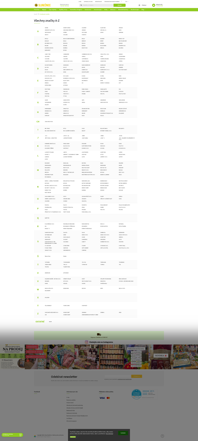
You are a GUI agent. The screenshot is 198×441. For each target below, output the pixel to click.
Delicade (102, 67)
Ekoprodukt (85, 78)
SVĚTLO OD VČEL (104, 248)
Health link (103, 108)
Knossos (102, 146)
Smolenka (102, 239)
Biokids (121, 43)
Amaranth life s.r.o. (50, 30)
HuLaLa (102, 115)
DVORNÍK (102, 72)
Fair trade (47, 89)
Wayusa (84, 288)
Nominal (84, 190)
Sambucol (102, 232)
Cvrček (120, 61)
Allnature (103, 28)
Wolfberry (47, 290)
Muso (120, 174)
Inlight (83, 131)
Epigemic (121, 80)
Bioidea (102, 43)
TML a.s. (65, 264)
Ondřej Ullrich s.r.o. (50, 199)
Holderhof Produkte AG (106, 113)
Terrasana (103, 262)
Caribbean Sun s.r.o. (87, 54)
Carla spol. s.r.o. (104, 54)
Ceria (101, 56)
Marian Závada (85, 165)
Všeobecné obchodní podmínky (112, 1)
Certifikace (69, 418)
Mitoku (102, 172)
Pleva (46, 209)
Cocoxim (47, 59)
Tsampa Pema (66, 267)
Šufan (64, 256)
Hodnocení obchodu (72, 413)
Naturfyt (121, 185)
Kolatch (121, 146)
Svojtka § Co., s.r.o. (124, 248)
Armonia (121, 32)
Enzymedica (85, 80)
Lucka (83, 157)
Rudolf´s (47, 228)
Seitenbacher (48, 235)
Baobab (102, 38)
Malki (101, 163)
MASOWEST (47, 168)
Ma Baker (47, 163)
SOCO (120, 239)
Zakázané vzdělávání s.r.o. (51, 312)
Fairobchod (66, 89)
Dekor (83, 67)
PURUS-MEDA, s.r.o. (86, 212)
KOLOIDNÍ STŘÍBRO (49, 148)
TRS (120, 264)
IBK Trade (47, 128)
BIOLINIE (65, 45)
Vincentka (102, 281)
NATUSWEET (66, 188)
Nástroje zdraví (123, 181)
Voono (83, 283)
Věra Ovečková (122, 279)
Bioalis (83, 43)
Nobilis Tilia (48, 190)
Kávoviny (84, 143)
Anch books (48, 32)
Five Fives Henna (104, 91)
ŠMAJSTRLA (47, 256)
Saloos (65, 232)
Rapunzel (121, 224)
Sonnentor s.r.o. (104, 242)
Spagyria (121, 242)
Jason (120, 136)
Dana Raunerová (86, 65)
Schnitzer (102, 237)
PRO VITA (102, 209)
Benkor (84, 41)
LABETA (65, 152)
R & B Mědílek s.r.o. (49, 224)
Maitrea (84, 163)
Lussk (46, 159)
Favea (46, 91)
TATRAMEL (47, 262)
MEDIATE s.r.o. (85, 170)
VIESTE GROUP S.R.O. (86, 281)
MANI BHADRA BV (67, 165)
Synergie (84, 250)
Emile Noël (103, 78)
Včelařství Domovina (105, 279)
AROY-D (46, 35)
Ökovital (84, 201)
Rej (46, 226)
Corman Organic (104, 59)
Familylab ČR (103, 89)
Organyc (84, 199)
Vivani (46, 283)
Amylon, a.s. (103, 30)
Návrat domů (85, 188)
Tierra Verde (48, 264)
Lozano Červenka (67, 157)
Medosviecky (103, 170)
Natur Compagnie (86, 183)
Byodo (65, 50)
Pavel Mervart (104, 205)
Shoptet (41, 436)
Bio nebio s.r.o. (48, 43)
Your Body (84, 305)
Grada (83, 102)
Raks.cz (102, 224)
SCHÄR (83, 237)
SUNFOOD (65, 248)
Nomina (65, 190)
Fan (120, 89)
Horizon (47, 115)
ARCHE (101, 32)
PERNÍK (102, 207)
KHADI (120, 143)
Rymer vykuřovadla (87, 228)
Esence (65, 83)
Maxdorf (121, 168)
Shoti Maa (47, 237)
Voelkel (65, 283)
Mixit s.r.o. (121, 172)
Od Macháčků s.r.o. (86, 196)
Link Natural (122, 154)
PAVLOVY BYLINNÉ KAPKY (124, 205)
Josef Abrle (85, 138)
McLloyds (47, 170)
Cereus (83, 56)
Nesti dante (122, 188)
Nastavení (73, 437)
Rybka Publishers (67, 228)
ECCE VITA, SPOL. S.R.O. (50, 76)
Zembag (102, 312)
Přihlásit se (137, 376)
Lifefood (84, 154)
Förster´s (66, 94)
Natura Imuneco (104, 183)
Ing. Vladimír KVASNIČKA (69, 131)
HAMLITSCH (66, 108)
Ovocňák (47, 201)
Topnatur (84, 264)
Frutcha (47, 96)
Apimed (65, 32)
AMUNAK (84, 30)
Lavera (120, 152)
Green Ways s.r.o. (123, 102)
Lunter (120, 157)
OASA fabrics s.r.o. (49, 196)
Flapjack (121, 91)
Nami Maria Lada (86, 181)
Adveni (46, 28)
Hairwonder (48, 108)
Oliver (102, 196)
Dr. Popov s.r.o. (49, 72)
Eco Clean (65, 76)
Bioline (46, 45)
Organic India (66, 199)
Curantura (103, 61)
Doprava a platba (88, 1)
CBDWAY (121, 54)
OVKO (120, 199)
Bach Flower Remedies (69, 38)
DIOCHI (46, 70)
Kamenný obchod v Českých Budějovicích (77, 416)
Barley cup (121, 38)
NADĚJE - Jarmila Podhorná (51, 181)
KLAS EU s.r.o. (66, 146)
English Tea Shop (49, 80)
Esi (82, 83)
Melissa (47, 172)
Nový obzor (48, 192)
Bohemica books (49, 48)
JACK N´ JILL (66, 136)
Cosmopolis (122, 59)
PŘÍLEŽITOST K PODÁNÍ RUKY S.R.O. (53, 212)
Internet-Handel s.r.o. (106, 131)
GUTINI (64, 105)
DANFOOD (121, 65)
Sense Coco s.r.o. (104, 235)
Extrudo (65, 85)
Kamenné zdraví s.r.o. (50, 143)
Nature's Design (104, 185)
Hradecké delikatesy (68, 115)
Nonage (102, 190)
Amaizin (121, 28)
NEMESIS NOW (103, 188)
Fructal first (122, 94)
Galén (46, 100)
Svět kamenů (85, 248)
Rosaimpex (84, 226)
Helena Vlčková (123, 108)
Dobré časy (85, 70)
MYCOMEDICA (48, 177)
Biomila (84, 45)
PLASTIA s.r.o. (122, 207)
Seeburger (121, 232)
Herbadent (84, 111)
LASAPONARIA (85, 152)
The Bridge (121, 262)
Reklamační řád (71, 410)
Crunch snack (85, 61)
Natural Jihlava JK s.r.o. (51, 185)
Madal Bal (65, 163)
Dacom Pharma (48, 65)
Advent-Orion (66, 28)
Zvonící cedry (66, 315)
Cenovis (65, 56)
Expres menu (48, 85)
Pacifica (47, 205)
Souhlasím (123, 433)
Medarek (65, 170)
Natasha (47, 183)
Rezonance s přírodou (69, 226)
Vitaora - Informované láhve (126, 281)
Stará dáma (66, 245)
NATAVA (65, 183)
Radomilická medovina (68, 224)
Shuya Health (66, 237)
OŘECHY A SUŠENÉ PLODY (106, 199)
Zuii (46, 315)
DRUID (64, 72)
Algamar (84, 28)
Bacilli (46, 38)
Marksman (103, 165)
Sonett (84, 242)
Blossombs (103, 45)
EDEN (120, 76)
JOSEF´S (102, 138)
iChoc (83, 128)
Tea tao (84, 262)
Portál (65, 209)
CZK (126, 1)
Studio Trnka (48, 248)
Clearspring (122, 56)
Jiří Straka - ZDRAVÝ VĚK (51, 138)
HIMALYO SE (66, 113)
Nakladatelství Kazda (69, 181)
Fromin (83, 94)
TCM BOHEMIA (66, 262)
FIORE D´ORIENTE (86, 91)
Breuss (102, 48)
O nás (80, 1)
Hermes (47, 113)
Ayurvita (84, 35)
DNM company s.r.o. (68, 70)
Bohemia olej (122, 45)
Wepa (101, 288)
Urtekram (65, 273)
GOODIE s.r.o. (66, 102)
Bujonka (121, 48)
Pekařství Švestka (68, 207)
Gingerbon (103, 100)
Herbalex (102, 111)
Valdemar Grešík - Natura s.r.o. (53, 279)
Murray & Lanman (104, 174)
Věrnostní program (72, 421)
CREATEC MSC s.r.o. (68, 61)
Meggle (121, 170)
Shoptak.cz (48, 436)
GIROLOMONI (122, 100)
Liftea (101, 154)
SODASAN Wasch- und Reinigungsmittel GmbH (51, 242)
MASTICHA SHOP (85, 168)
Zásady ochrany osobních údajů (75, 408)
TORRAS (102, 264)
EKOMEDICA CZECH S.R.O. (69, 78)
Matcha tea (103, 168)
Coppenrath (85, 59)
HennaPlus (66, 111)
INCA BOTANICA (103, 128)
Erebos (47, 83)
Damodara (66, 65)
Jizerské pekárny (67, 138)
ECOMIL (102, 76)
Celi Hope (47, 56)
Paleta (65, 205)
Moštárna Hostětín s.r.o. (88, 174)
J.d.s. (46, 136)
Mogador (65, 174)
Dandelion (102, 65)
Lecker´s (47, 154)
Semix (64, 235)
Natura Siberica (123, 183)
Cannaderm (66, 54)
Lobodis (47, 157)
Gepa (83, 100)
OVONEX (65, 201)
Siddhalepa (47, 239)
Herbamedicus (122, 111)
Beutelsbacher (123, 41)
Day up (65, 67)
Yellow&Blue (48, 305)
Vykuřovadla (103, 283)
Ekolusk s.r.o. (48, 78)
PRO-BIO (121, 209)
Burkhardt (48, 50)
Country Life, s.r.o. (50, 61)
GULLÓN (46, 105)
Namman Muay (103, 181)
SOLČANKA (65, 242)
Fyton (65, 96)
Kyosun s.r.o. (122, 148)
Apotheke (84, 32)
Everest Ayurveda (104, 83)
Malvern (121, 163)
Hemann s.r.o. (48, 111)
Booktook (84, 48)
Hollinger (121, 113)
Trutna (47, 267)
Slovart (65, 239)
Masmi (120, 165)
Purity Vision (66, 212)
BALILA (83, 38)
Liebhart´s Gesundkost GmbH (71, 154)
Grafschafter (104, 102)
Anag (120, 30)
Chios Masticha (49, 121)
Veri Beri (47, 281)
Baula (64, 41)
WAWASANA (66, 288)
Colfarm (65, 59)
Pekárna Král (48, 207)
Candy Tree (48, 54)
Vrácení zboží (98, 1)
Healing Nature (85, 108)
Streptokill (122, 245)
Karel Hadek (66, 143)
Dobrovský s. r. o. (105, 70)
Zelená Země (66, 312)
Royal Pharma (122, 226)
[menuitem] (37, 9)
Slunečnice (84, 239)
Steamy (84, 245)
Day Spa (47, 67)
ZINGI (120, 312)
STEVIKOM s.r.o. (104, 245)
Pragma (84, 209)
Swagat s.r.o (48, 250)
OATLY (64, 196)
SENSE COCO (85, 235)
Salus (83, 232)
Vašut (83, 279)
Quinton (47, 218)
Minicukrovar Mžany (87, 172)
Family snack (85, 89)
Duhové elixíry (85, 72)
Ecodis (83, 76)
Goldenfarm (48, 102)
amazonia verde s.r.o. (68, 30)
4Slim (50, 321)
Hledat (120, 5)
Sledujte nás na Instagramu (101, 342)
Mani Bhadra (48, 165)
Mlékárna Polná (49, 174)
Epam (101, 80)
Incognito (121, 128)
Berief (101, 41)
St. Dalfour (48, 245)
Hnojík (83, 113)
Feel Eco (65, 91)
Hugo (83, 115)
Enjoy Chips (66, 80)
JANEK (83, 136)
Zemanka (84, 312)
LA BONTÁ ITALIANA (49, 152)
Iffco (64, 128)
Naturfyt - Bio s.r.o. (50, 188)
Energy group (122, 78)
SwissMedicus (66, 250)
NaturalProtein (86, 185)
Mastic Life (66, 168)
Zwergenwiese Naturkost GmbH (90, 315)
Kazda (101, 143)
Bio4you (65, 43)
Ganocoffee (66, 100)
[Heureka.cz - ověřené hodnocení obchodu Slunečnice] (147, 394)
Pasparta (84, 205)
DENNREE (121, 67)
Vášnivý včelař (67, 279)
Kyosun (102, 148)
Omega (120, 196)
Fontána (47, 94)
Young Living (66, 305)
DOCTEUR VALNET (123, 70)
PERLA (83, 207)
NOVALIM (121, 190)
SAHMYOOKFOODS (49, 232)
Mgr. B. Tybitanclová (68, 172)
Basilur (47, 41)
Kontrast (66, 148)
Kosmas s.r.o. (85, 148)
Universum (47, 273)
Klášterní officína (86, 146)
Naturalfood (66, 185)
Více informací (109, 434)
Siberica (121, 237)
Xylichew (47, 297)
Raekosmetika (85, 224)
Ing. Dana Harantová (50, 131)
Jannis (102, 136)
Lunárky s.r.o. (103, 157)
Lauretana (103, 152)
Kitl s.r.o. (47, 146)
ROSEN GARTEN (104, 226)
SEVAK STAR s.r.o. (123, 235)
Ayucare (65, 35)
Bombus (65, 48)
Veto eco (65, 281)
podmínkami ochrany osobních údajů (124, 379)
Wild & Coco (122, 288)
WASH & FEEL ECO (49, 288)
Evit (120, 83)
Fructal (102, 94)
